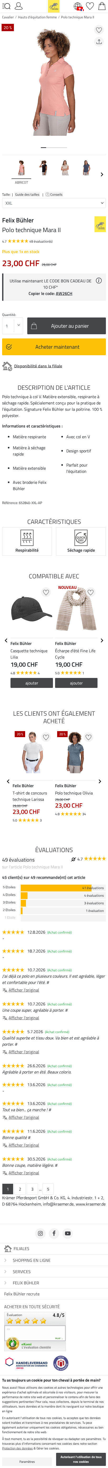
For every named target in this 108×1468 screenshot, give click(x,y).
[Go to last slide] (6, 640)
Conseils (56, 194)
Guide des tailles (27, 194)
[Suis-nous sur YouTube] (67, 1233)
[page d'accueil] (54, 6)
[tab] (43, 147)
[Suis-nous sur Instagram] (40, 1233)
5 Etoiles (9, 887)
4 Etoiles (9, 894)
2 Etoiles (9, 909)
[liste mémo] (90, 5)
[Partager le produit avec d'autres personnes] (99, 42)
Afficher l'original (24, 990)
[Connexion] (19, 5)
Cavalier (8, 17)
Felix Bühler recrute (22, 1294)
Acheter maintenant (57, 347)
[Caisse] (102, 5)
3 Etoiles (9, 902)
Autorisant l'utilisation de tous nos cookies (81, 1459)
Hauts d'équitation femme (37, 17)
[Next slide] (102, 174)
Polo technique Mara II (77, 17)
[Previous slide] (6, 174)
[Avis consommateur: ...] (35, 1331)
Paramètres (27, 1461)
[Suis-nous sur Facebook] (54, 1233)
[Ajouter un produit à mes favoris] (99, 30)
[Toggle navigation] (6, 6)
